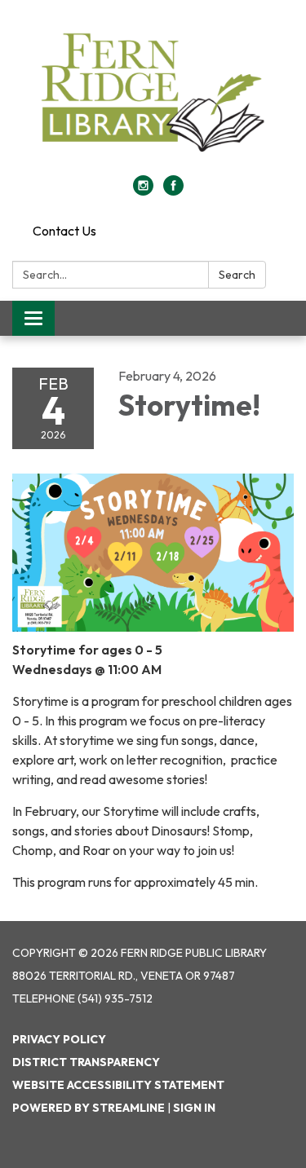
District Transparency (86, 1062)
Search (237, 274)
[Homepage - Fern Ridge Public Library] (153, 95)
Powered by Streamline (88, 1107)
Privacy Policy (59, 1039)
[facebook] (173, 191)
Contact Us (64, 231)
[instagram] (143, 191)
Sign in (194, 1107)
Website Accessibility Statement (118, 1085)
